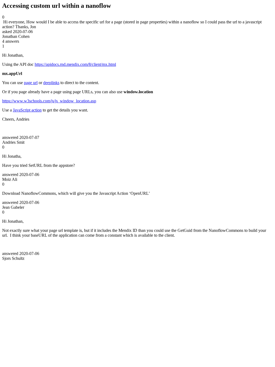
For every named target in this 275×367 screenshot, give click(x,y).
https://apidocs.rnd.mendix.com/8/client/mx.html (75, 64)
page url (31, 82)
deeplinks (51, 82)
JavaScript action (27, 110)
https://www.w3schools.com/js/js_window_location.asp (49, 101)
